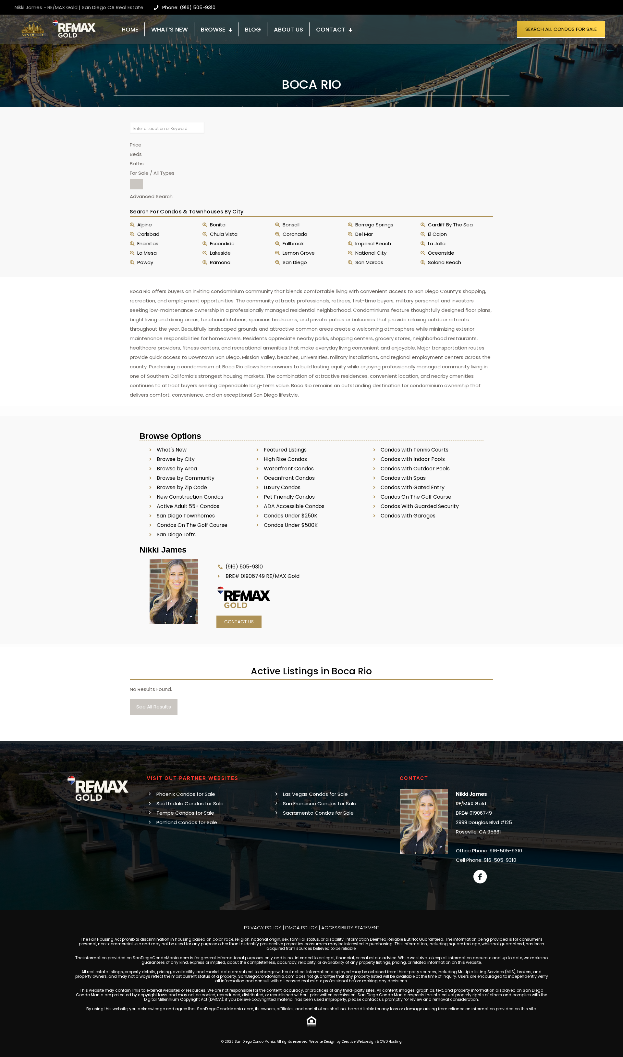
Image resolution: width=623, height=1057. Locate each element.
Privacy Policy (262, 927)
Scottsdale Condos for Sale (190, 803)
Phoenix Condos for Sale (185, 794)
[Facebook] (480, 877)
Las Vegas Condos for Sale (315, 794)
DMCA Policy (301, 927)
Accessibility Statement (350, 927)
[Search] (136, 184)
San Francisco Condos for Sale (319, 803)
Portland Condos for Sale (186, 822)
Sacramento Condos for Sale (318, 812)
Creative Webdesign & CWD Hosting (372, 1041)
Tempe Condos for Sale (185, 812)
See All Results (153, 706)
